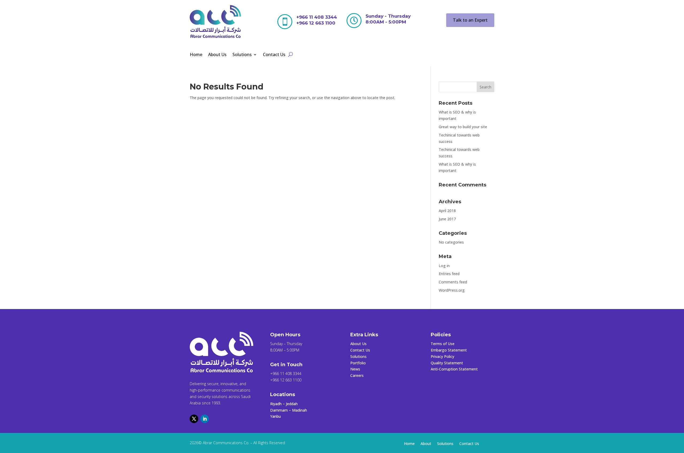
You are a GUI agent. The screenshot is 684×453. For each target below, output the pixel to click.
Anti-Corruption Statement (454, 369)
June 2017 (447, 218)
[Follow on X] (194, 419)
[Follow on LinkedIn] (204, 419)
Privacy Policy (442, 356)
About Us (217, 55)
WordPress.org (452, 290)
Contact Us (274, 55)
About (426, 444)
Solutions (242, 55)
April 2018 (447, 210)
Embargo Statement (449, 350)
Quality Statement (447, 362)
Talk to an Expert (470, 20)
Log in (444, 265)
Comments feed (453, 281)
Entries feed (449, 273)
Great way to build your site (463, 126)
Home (196, 55)
